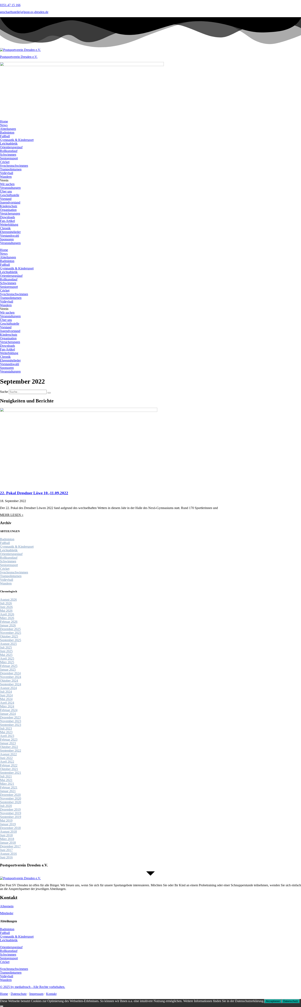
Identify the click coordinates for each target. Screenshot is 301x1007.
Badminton (7, 132)
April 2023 (7, 736)
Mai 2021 (6, 780)
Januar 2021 (8, 791)
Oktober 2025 (9, 636)
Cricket (4, 162)
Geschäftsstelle (9, 195)
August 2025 (8, 643)
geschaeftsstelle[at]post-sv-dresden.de (24, 12)
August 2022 (8, 754)
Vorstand (5, 198)
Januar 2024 (8, 713)
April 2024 (7, 702)
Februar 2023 (8, 739)
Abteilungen (8, 129)
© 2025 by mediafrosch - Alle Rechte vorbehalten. (32, 987)
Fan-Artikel (7, 221)
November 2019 (10, 813)
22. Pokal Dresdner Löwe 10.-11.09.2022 (34, 493)
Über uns (6, 191)
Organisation (8, 210)
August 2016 (8, 853)
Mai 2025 (6, 655)
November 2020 (10, 798)
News (4, 125)
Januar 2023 (8, 743)
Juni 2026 (6, 607)
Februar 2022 (8, 765)
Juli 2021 (6, 776)
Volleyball (6, 173)
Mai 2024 (6, 699)
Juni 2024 (6, 695)
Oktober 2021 (9, 769)
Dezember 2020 (10, 794)
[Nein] (1, 1006)
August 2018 (8, 831)
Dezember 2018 (10, 828)
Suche (4, 391)
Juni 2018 (6, 835)
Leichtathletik (9, 143)
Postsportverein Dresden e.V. (18, 57)
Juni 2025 (6, 651)
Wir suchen (7, 184)
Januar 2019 (8, 824)
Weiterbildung (9, 224)
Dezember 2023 (10, 717)
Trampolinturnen (11, 169)
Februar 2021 (8, 787)
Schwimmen (8, 154)
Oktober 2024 (9, 680)
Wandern (6, 176)
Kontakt (51, 994)
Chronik (5, 228)
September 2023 (10, 725)
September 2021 (10, 772)
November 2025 (10, 632)
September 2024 (10, 684)
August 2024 (8, 688)
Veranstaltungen (10, 187)
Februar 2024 (8, 710)
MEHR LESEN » (11, 515)
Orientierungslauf (11, 147)
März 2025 (7, 662)
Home (4, 121)
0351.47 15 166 (10, 5)
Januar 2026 (8, 625)
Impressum (36, 994)
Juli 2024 (6, 691)
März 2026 (7, 618)
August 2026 (8, 599)
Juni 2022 (6, 758)
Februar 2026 (8, 621)
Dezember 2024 (10, 673)
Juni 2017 (6, 850)
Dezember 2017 (10, 846)
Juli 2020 (6, 806)
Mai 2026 (6, 610)
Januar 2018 (8, 842)
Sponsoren (7, 239)
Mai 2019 (6, 820)
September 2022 (10, 750)
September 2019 (10, 817)
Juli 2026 (6, 603)
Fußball (5, 136)
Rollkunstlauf (8, 151)
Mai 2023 (6, 732)
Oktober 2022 (9, 747)
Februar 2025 (8, 666)
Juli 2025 (6, 647)
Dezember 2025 (10, 629)
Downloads (7, 217)
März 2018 (7, 839)
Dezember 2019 (10, 809)
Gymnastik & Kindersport (17, 140)
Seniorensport (9, 158)
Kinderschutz (8, 206)
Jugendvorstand (10, 202)
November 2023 (10, 721)
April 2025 (7, 658)
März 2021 (7, 783)
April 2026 (7, 614)
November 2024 (10, 677)
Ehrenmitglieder (10, 232)
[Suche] (49, 392)
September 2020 (10, 802)
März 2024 (7, 706)
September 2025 (10, 640)
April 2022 (7, 761)
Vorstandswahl (9, 235)
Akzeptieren (273, 1001)
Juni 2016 (6, 857)
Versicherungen (10, 213)
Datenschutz (19, 994)
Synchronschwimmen (14, 165)
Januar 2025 (8, 669)
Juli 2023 (6, 728)
